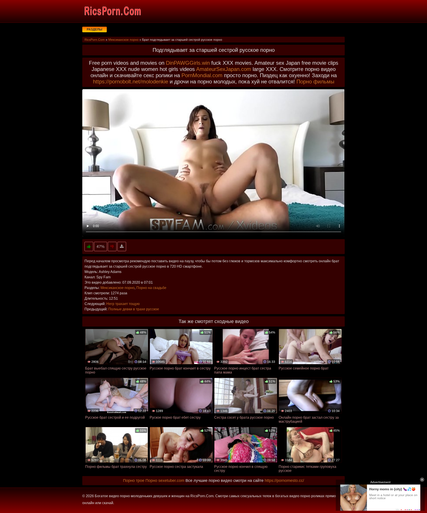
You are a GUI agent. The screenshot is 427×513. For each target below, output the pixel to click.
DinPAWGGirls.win (188, 63)
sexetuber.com (171, 480)
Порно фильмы (315, 82)
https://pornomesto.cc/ (284, 480)
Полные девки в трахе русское (133, 309)
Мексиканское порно (118, 288)
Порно (151, 480)
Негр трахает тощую (123, 304)
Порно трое (133, 480)
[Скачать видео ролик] (121, 246)
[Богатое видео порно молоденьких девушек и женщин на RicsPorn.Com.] (112, 11)
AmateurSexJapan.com (223, 69)
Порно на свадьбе (151, 288)
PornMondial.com (201, 75)
